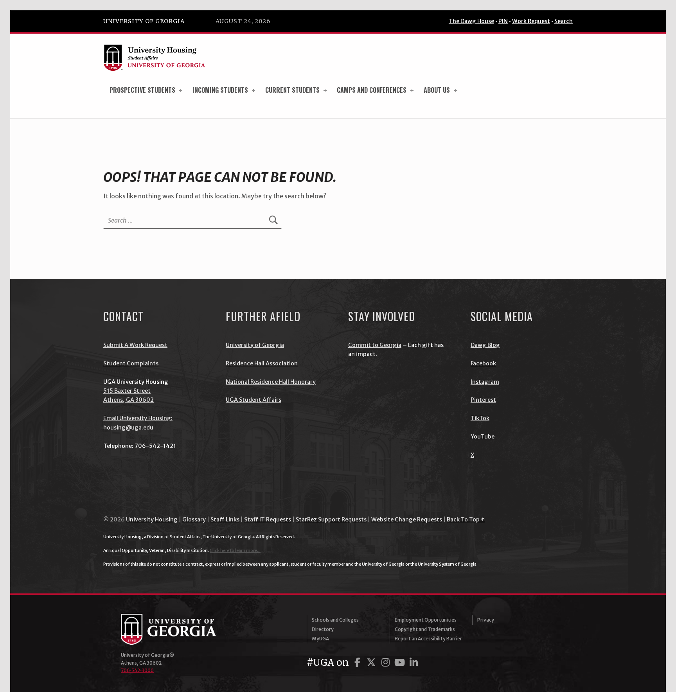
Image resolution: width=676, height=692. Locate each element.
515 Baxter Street (127, 390)
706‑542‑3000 (137, 670)
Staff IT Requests (267, 519)
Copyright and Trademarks (425, 629)
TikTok (480, 418)
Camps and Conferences (371, 90)
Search (563, 21)
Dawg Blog (485, 345)
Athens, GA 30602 (128, 399)
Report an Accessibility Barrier (428, 639)
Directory (323, 629)
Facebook (483, 363)
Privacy (485, 620)
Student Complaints (130, 363)
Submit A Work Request (135, 345)
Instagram (485, 381)
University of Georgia (144, 21)
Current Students (292, 90)
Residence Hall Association (262, 363)
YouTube (482, 436)
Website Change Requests (406, 519)
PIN (503, 21)
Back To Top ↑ (466, 519)
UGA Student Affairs (253, 399)
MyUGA (320, 639)
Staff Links (224, 519)
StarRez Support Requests (331, 519)
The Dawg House (471, 21)
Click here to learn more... (235, 550)
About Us (437, 90)
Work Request (531, 21)
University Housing (152, 519)
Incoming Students (220, 90)
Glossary (194, 519)
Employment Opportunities (426, 620)
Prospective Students (142, 90)
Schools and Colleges (335, 620)
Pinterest (483, 399)
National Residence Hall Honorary (271, 381)
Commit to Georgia (374, 345)
